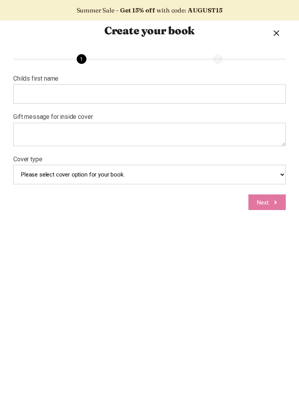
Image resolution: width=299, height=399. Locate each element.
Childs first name (35, 79)
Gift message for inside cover (53, 117)
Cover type (27, 159)
